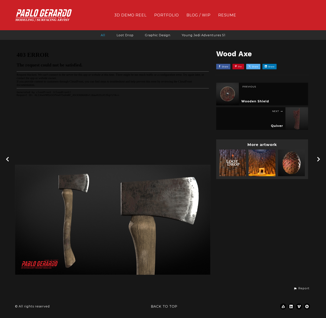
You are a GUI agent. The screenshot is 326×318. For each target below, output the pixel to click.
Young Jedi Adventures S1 (203, 35)
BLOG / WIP (198, 15)
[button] (301, 288)
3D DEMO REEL (130, 15)
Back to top (164, 306)
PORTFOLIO (166, 15)
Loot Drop (125, 35)
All (103, 35)
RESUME (227, 15)
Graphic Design (157, 35)
